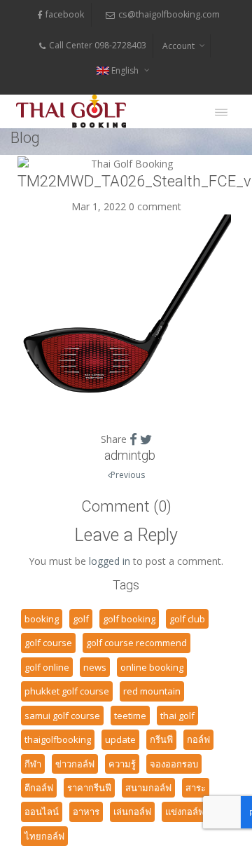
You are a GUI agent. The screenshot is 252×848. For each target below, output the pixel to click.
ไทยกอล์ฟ (44, 836)
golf (81, 619)
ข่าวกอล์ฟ (74, 764)
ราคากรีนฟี (89, 787)
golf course (48, 642)
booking (41, 619)
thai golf (177, 715)
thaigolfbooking (57, 739)
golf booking (129, 619)
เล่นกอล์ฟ (132, 811)
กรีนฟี (161, 739)
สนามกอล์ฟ (148, 787)
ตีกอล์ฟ (38, 787)
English (125, 70)
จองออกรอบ (174, 764)
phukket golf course (66, 691)
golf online (46, 667)
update (120, 739)
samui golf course (62, 715)
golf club (187, 619)
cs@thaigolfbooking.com (169, 14)
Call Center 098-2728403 (97, 45)
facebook (65, 14)
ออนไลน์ (41, 811)
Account (178, 46)
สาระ (196, 787)
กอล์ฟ (198, 739)
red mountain (152, 691)
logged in (109, 561)
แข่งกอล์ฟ (184, 811)
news (94, 667)
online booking (151, 667)
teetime (130, 715)
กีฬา (32, 764)
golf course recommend (136, 642)
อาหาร (86, 811)
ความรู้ (122, 764)
